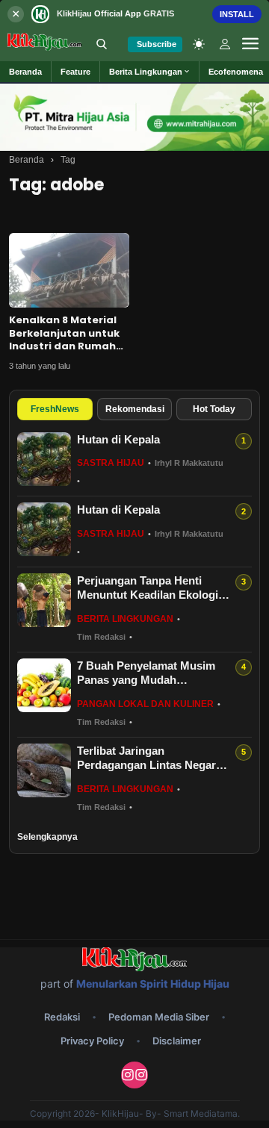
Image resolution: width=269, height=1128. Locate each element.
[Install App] (134, 14)
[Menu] (250, 44)
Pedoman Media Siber (158, 1017)
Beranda (26, 160)
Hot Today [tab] (214, 409)
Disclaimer (176, 1041)
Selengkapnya (47, 837)
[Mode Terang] (199, 44)
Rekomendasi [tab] (134, 409)
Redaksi (62, 1017)
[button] (150, 71)
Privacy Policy (92, 1041)
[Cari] (101, 44)
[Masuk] (225, 44)
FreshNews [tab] (55, 409)
